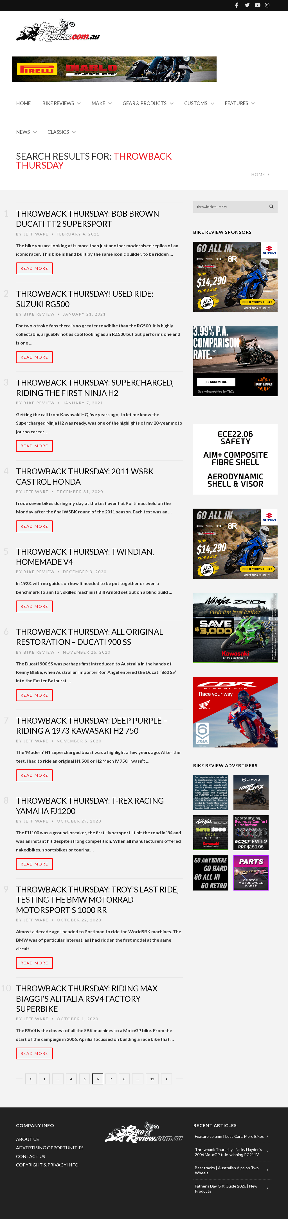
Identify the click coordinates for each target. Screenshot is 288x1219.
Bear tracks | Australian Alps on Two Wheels (227, 1170)
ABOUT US (27, 1139)
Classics (58, 132)
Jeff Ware (36, 234)
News (23, 132)
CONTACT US (30, 1156)
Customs (195, 103)
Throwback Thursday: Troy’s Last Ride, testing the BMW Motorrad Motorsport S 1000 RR (97, 900)
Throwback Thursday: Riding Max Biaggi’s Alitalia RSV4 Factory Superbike (87, 999)
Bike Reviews (58, 103)
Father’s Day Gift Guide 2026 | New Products (226, 1188)
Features (236, 103)
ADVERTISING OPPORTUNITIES (50, 1147)
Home (23, 103)
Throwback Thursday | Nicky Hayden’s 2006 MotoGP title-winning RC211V (228, 1152)
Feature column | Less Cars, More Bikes (229, 1136)
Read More (34, 268)
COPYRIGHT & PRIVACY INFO (47, 1164)
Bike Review (39, 314)
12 (152, 1079)
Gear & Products (144, 103)
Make (98, 103)
